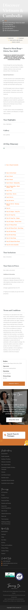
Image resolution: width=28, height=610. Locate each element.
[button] (14, 165)
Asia (5, 20)
